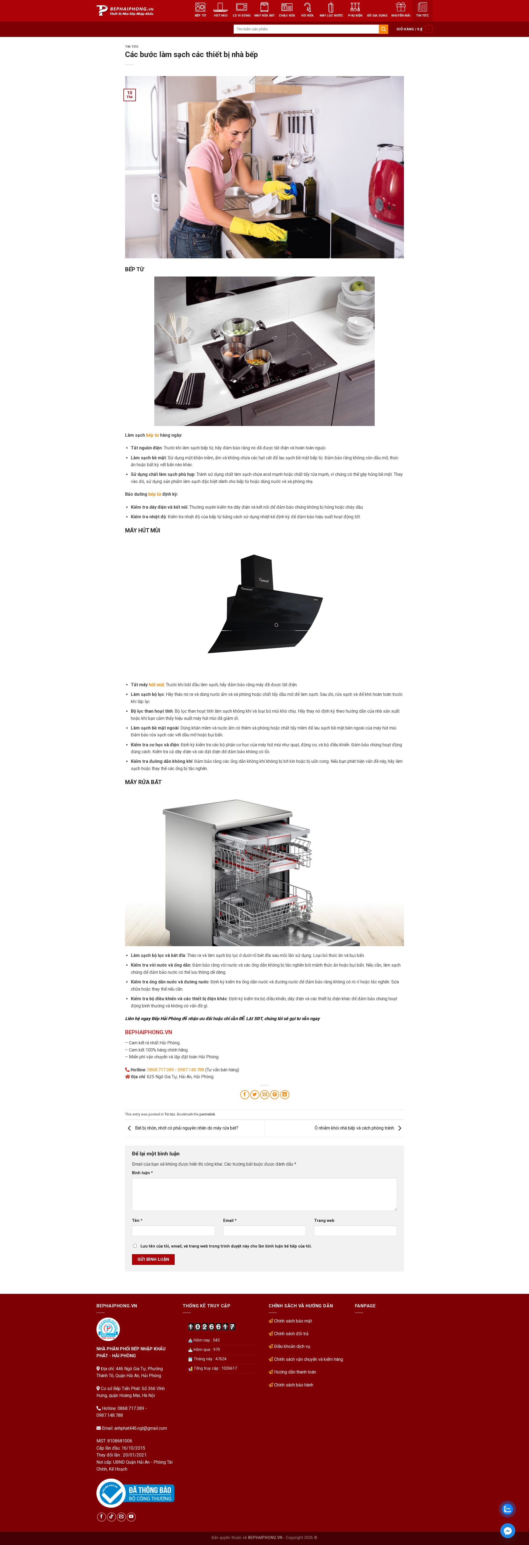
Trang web (324, 1220)
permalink (207, 1114)
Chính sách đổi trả (291, 1333)
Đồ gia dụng (377, 15)
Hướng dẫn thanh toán (295, 1372)
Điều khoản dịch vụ (292, 1346)
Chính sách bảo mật (293, 1321)
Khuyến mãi (400, 15)
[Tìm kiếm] (383, 29)
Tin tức (422, 15)
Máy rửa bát (264, 15)
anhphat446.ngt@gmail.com (140, 1428)
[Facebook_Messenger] (507, 1530)
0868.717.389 (160, 1069)
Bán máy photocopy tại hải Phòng (366, 1406)
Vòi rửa (307, 15)
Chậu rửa (287, 15)
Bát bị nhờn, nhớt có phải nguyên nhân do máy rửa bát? (186, 1128)
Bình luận (142, 1173)
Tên (137, 1220)
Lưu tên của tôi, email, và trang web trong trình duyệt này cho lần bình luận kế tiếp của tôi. (226, 1246)
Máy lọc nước (331, 15)
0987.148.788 (191, 1069)
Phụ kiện (355, 15)
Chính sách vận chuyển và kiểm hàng (308, 1359)
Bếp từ (200, 15)
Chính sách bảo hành (293, 1385)
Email (230, 1220)
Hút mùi (221, 15)
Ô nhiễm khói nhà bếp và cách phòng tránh (355, 1128)
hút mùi (156, 684)
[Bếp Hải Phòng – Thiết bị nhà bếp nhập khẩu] (134, 11)
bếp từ (152, 435)
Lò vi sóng (241, 15)
